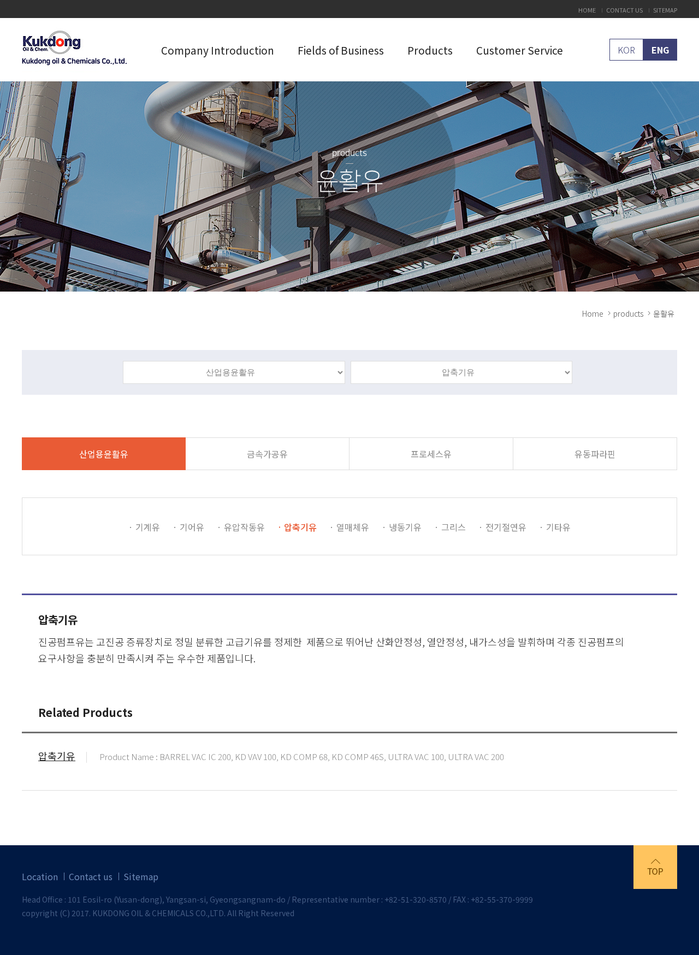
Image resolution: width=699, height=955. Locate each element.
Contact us (90, 876)
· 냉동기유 (402, 526)
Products (430, 50)
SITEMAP (665, 10)
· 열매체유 (349, 526)
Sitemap (140, 876)
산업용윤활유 (103, 453)
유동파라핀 (594, 453)
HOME (587, 10)
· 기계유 (144, 526)
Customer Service (519, 50)
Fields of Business (341, 50)
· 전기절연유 (502, 526)
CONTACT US (624, 10)
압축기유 (56, 757)
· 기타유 (555, 526)
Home (592, 313)
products (628, 313)
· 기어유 (188, 526)
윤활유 (663, 313)
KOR (626, 49)
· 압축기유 (297, 526)
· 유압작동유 (241, 526)
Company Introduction (217, 50)
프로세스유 (431, 453)
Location (40, 876)
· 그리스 (450, 526)
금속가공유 (267, 453)
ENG (660, 49)
